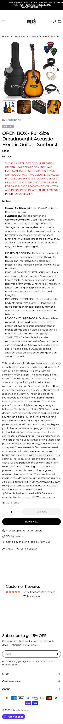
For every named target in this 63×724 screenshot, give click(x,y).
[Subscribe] (57, 654)
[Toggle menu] (3, 21)
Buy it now (31, 521)
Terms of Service (44, 661)
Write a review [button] (31, 596)
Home (5, 36)
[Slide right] (53, 69)
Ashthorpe (19, 36)
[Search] (50, 21)
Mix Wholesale (19, 710)
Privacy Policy (9, 664)
